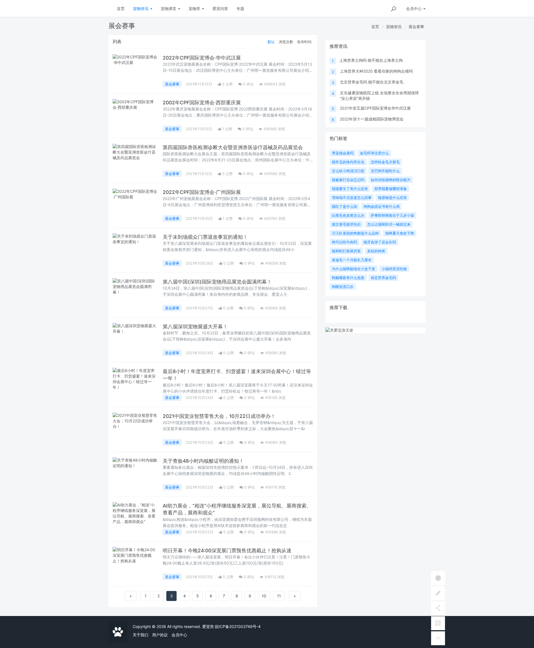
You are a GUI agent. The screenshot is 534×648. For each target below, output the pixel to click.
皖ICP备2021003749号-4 (238, 626)
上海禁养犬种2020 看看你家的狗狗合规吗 (376, 71)
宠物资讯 (141, 8)
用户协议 (160, 634)
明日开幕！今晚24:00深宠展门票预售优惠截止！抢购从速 (227, 550)
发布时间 (304, 42)
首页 (121, 8)
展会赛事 (416, 26)
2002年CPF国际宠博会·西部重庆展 (202, 102)
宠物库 (195, 8)
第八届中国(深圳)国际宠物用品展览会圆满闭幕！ (217, 282)
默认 (271, 42)
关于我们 (140, 634)
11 (279, 595)
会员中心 (179, 634)
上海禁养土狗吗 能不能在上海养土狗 (371, 60)
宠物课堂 (169, 8)
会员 (414, 8)
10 (264, 595)
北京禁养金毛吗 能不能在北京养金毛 (371, 82)
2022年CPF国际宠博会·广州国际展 (202, 192)
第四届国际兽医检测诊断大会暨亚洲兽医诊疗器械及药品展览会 (233, 147)
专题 (240, 8)
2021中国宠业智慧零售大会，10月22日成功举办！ (219, 416)
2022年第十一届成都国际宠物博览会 (372, 119)
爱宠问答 (220, 8)
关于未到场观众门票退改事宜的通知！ (205, 237)
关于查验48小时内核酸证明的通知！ (203, 461)
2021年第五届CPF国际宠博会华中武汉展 (375, 108)
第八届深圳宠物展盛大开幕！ (195, 326)
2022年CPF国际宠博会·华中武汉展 (202, 58)
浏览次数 (286, 42)
